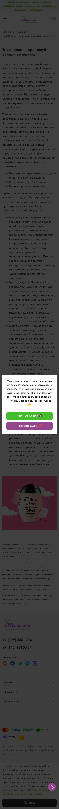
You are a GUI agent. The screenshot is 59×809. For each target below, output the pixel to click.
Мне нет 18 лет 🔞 (29, 416)
